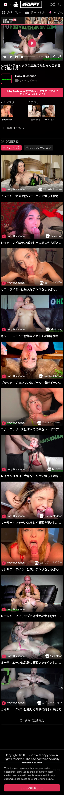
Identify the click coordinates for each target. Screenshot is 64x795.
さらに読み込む (35, 720)
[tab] (11, 147)
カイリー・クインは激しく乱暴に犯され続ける (31, 709)
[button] (32, 128)
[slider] (28, 57)
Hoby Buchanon (25, 76)
